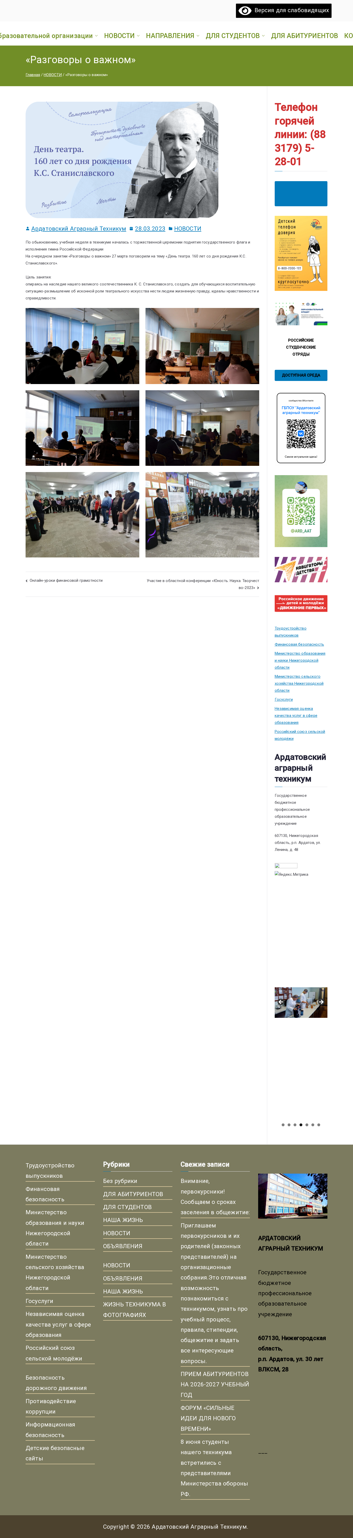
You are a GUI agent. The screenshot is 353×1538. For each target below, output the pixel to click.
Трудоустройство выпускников (290, 632)
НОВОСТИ (119, 36)
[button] (95, 36)
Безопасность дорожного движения (56, 1382)
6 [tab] (312, 1124)
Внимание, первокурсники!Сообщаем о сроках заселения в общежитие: (215, 1197)
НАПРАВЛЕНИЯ (170, 36)
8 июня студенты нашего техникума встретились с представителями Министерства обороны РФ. (214, 1467)
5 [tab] (306, 1124)
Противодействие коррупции (51, 1406)
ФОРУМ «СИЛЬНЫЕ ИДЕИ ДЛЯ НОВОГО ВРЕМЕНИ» (208, 1418)
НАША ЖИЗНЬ (123, 1220)
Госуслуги (284, 699)
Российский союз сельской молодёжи (300, 735)
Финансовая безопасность (299, 644)
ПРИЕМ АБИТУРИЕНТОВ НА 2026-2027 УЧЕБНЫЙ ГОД (215, 1384)
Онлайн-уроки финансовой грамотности (66, 580)
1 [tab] (283, 1124)
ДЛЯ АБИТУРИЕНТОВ (304, 36)
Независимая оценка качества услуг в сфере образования (296, 715)
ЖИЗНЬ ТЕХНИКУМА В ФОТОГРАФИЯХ (134, 1309)
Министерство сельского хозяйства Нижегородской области (299, 683)
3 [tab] (295, 1124)
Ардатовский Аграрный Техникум (78, 228)
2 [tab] (289, 1124)
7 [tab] (318, 1124)
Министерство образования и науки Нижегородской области (300, 660)
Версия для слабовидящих (290, 10)
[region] (301, 1004)
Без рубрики (120, 1181)
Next (321, 1002)
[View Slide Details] (301, 935)
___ (262, 1451)
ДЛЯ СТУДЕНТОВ (233, 36)
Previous (281, 1002)
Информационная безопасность (50, 1429)
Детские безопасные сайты (55, 1453)
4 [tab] (301, 1124)
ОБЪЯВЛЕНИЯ (123, 1246)
